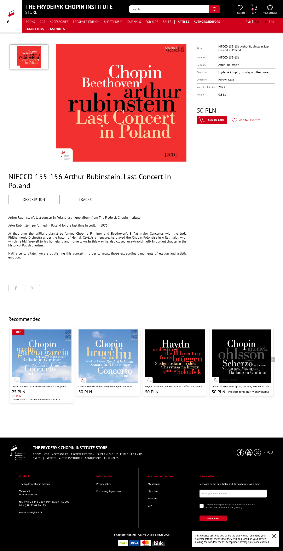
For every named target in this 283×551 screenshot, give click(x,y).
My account (154, 483)
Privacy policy (103, 483)
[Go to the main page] (11, 16)
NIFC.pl (268, 452)
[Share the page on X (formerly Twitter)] (32, 288)
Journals (134, 22)
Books (30, 22)
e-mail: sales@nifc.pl (30, 512)
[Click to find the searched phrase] (214, 9)
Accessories (59, 22)
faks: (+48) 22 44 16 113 (32, 505)
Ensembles (56, 29)
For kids (151, 22)
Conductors (34, 29)
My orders (153, 491)
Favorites (152, 498)
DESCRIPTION (34, 199)
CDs (42, 22)
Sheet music (113, 22)
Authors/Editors (207, 22)
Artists (183, 22)
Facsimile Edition (86, 22)
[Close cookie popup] (274, 536)
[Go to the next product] (272, 359)
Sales (167, 22)
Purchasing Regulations (108, 491)
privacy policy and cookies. (254, 542)
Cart (150, 505)
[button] (29, 57)
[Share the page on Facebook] (15, 288)
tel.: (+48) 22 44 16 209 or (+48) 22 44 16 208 (44, 501)
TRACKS (85, 199)
